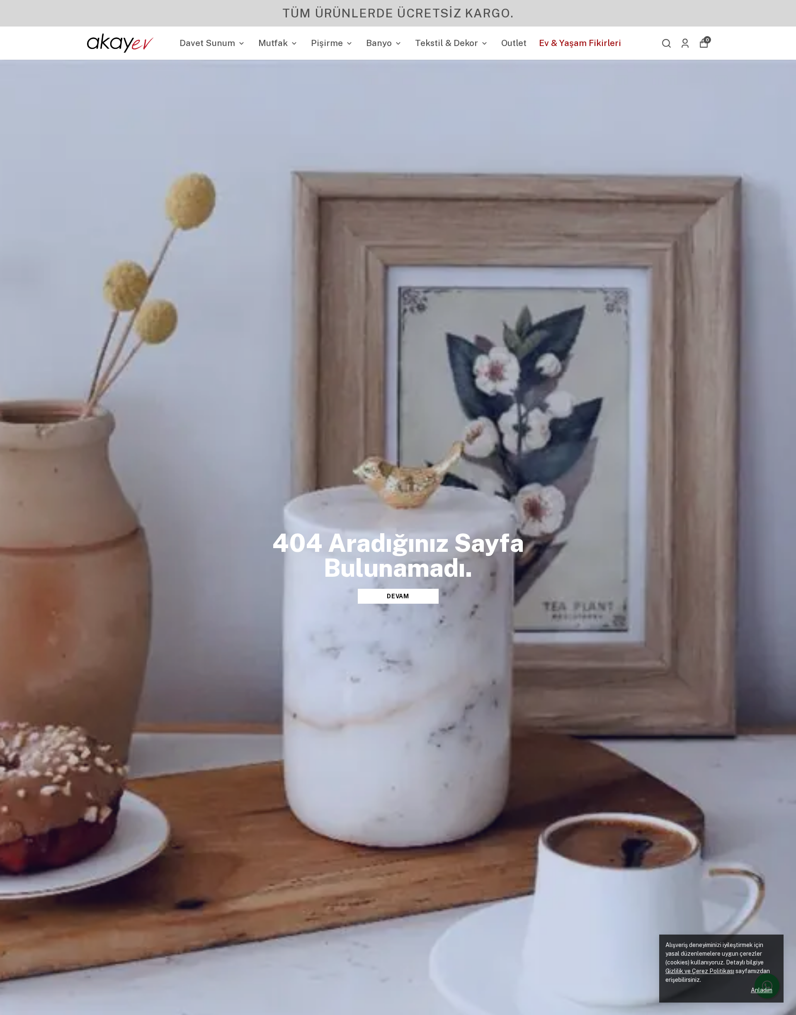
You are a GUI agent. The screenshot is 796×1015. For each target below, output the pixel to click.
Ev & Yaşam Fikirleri (580, 43)
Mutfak (273, 43)
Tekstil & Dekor (446, 43)
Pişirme (327, 43)
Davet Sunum (207, 43)
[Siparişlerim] (685, 43)
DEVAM (398, 596)
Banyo (379, 43)
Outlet (514, 43)
